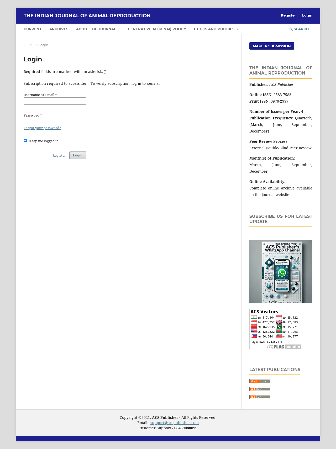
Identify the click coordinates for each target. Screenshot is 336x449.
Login (307, 15)
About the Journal (96, 29)
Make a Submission (272, 46)
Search (301, 29)
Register (288, 15)
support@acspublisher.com (174, 422)
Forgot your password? (42, 127)
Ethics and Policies (214, 29)
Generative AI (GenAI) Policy (157, 29)
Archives (58, 29)
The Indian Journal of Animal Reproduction (87, 16)
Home (29, 45)
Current (32, 29)
